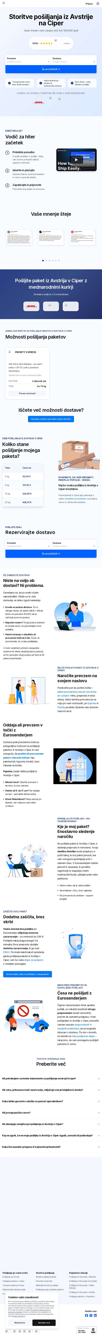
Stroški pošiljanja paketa (46, 1277)
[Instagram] (90, 1315)
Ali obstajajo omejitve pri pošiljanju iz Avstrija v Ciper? (32, 1124)
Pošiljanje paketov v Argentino (82, 1296)
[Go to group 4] (52, 260)
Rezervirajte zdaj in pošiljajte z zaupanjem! (27, 974)
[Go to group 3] (49, 260)
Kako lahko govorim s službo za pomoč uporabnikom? (32, 1101)
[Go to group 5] (56, 260)
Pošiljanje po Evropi (11, 1277)
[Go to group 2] (46, 260)
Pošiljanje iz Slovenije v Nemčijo (82, 1277)
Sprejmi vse (44, 1323)
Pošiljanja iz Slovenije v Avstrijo (82, 1292)
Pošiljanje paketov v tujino (13, 1281)
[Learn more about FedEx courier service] (71, 306)
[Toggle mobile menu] (98, 4)
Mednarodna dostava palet (14, 1289)
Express (92, 703)
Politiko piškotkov (18, 1316)
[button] (51, 64)
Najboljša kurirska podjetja (47, 1285)
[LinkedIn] (94, 1315)
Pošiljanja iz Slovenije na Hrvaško (83, 1281)
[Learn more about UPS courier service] (51, 306)
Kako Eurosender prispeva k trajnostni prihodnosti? (31, 1146)
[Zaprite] (48, 61)
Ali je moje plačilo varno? (16, 1112)
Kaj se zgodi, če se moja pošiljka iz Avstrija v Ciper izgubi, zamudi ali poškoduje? (47, 1135)
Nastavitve (19, 1323)
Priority (61, 707)
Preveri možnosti (27, 393)
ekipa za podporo (33, 960)
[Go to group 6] (59, 260)
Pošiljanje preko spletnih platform (50, 1289)
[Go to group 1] (43, 260)
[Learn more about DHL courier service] (31, 306)
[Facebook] (86, 1315)
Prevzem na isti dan (44, 1281)
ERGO (6, 952)
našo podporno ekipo (83, 1036)
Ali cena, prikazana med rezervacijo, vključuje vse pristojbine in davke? (42, 1089)
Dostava (57, 58)
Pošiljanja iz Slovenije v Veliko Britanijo (81, 1286)
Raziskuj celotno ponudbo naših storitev (51, 419)
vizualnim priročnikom (75, 498)
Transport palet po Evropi (13, 1285)
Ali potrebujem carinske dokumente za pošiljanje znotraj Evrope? (39, 1078)
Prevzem (11, 58)
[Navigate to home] (13, 4)
